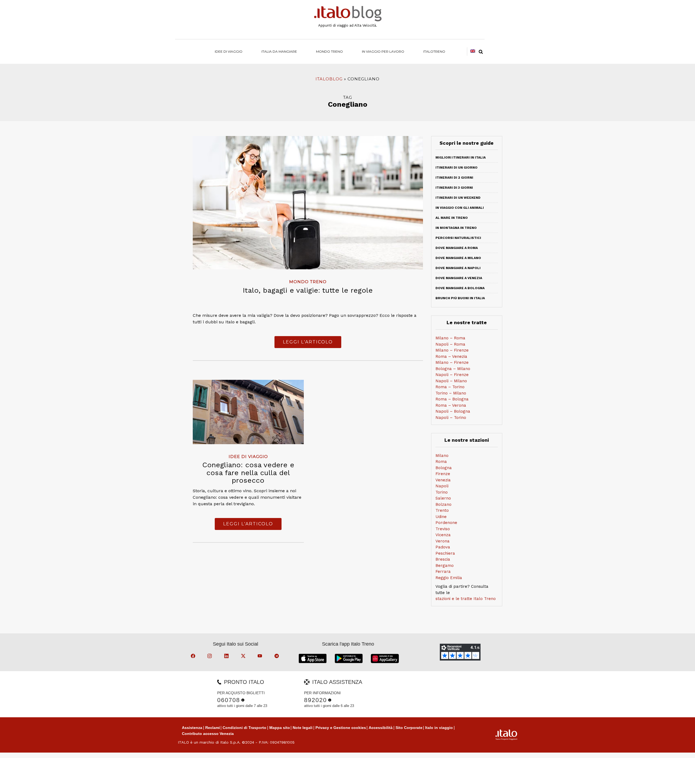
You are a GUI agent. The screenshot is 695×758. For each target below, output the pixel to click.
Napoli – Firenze (452, 374)
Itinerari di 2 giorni (454, 177)
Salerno (443, 498)
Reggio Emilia (448, 577)
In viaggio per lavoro (383, 51)
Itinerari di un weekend (458, 198)
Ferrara (443, 571)
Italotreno (434, 51)
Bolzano (443, 504)
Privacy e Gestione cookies (340, 727)
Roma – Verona (450, 405)
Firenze (442, 473)
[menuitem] (434, 51)
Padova (442, 547)
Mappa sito (279, 727)
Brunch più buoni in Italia (460, 298)
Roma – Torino (450, 386)
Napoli (441, 486)
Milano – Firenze (452, 350)
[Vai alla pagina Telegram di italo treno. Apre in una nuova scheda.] (277, 657)
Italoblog (329, 78)
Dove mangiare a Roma (456, 248)
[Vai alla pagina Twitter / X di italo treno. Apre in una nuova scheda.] (244, 657)
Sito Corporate (409, 727)
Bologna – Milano (452, 368)
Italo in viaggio (439, 727)
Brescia (442, 559)
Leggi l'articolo (308, 342)
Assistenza (192, 727)
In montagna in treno (456, 228)
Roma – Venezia (451, 356)
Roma (441, 461)
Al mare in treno (451, 218)
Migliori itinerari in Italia (460, 157)
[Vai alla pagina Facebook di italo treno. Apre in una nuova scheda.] (194, 657)
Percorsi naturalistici (458, 238)
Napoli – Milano (451, 380)
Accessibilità (381, 727)
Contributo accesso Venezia (208, 733)
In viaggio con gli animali (459, 208)
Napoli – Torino (450, 417)
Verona (442, 541)
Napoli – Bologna (452, 411)
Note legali (302, 727)
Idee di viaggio (228, 51)
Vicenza (443, 534)
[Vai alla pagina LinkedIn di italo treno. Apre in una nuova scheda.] (227, 657)
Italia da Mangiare (279, 51)
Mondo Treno (329, 51)
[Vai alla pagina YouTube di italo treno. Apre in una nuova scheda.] (261, 657)
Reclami (212, 727)
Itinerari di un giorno (456, 167)
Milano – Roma (450, 338)
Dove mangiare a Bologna (460, 288)
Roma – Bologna (452, 399)
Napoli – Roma (450, 344)
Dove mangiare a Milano (458, 258)
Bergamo (444, 565)
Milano (441, 455)
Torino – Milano (450, 393)
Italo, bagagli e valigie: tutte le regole (308, 290)
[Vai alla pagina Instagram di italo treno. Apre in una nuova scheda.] (210, 657)
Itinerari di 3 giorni (454, 188)
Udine (441, 516)
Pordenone (446, 522)
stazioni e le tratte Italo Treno (465, 598)
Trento (442, 510)
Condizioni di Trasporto (244, 727)
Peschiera (445, 553)
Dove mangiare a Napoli (458, 268)
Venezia (443, 480)
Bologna (443, 467)
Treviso (442, 528)
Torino (441, 492)
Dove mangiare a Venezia (458, 278)
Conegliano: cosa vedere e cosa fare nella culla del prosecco (248, 472)
